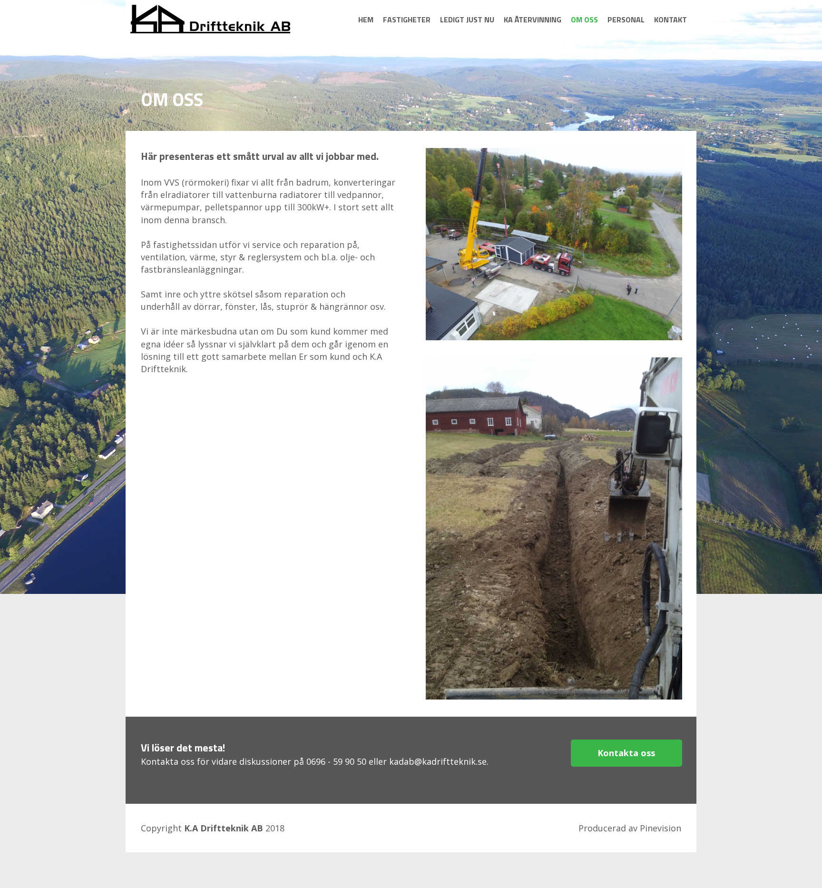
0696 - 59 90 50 (336, 761)
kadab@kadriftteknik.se (438, 761)
